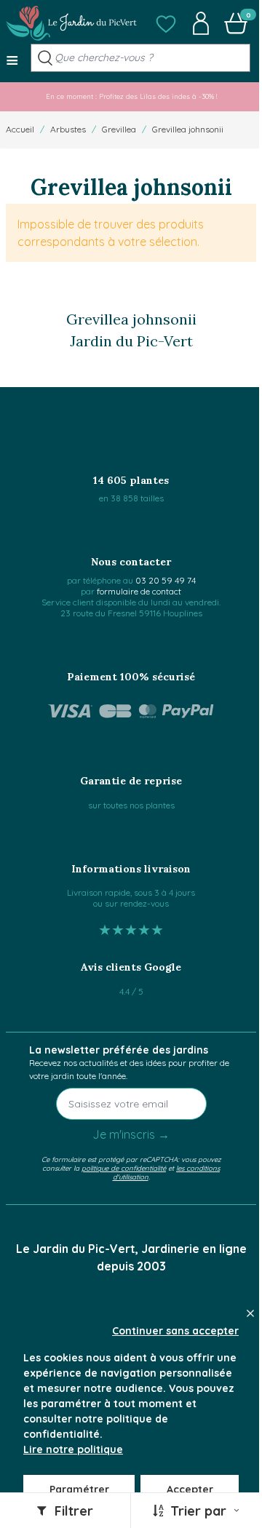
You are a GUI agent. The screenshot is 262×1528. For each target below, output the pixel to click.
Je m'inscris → (131, 1134)
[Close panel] (250, 1313)
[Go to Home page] (71, 23)
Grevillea (119, 129)
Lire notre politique (73, 1449)
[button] (165, 23)
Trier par (198, 1511)
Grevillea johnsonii (187, 129)
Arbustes (68, 129)
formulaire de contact (139, 591)
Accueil (20, 129)
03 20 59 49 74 (165, 580)
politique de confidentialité (124, 1167)
